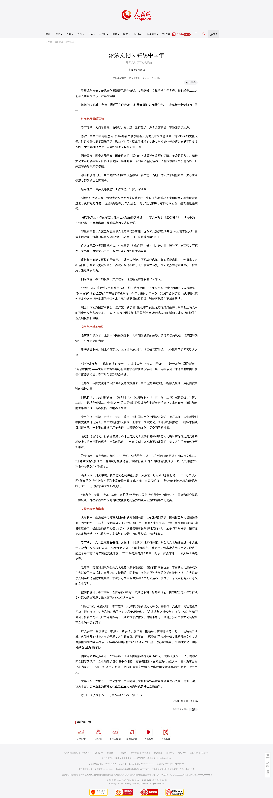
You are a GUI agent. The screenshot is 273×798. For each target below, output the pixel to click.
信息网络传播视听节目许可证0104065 (77, 775)
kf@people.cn (110, 764)
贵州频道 (59, 42)
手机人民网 (115, 739)
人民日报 (81, 739)
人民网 (49, 42)
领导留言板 (132, 739)
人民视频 (148, 739)
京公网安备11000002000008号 (199, 775)
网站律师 (182, 753)
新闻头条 (70, 42)
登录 (215, 34)
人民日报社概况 (71, 753)
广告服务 (123, 753)
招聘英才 (111, 753)
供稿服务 (146, 753)
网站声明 (170, 753)
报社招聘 (99, 753)
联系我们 (205, 753)
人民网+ (98, 739)
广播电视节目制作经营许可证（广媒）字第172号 (173, 769)
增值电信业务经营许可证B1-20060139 (132, 769)
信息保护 (194, 753)
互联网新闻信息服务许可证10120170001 (96, 769)
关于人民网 (86, 753)
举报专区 (165, 34)
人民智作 (165, 739)
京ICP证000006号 (177, 775)
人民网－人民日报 (151, 78)
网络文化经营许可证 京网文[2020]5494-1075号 (115, 775)
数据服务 (158, 753)
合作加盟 (135, 753)
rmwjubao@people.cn (175, 764)
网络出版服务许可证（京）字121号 (152, 775)
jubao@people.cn (164, 758)
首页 (48, 34)
